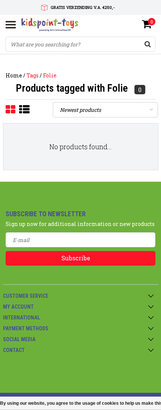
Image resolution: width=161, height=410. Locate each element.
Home (14, 75)
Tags (33, 75)
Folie (50, 75)
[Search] (147, 44)
